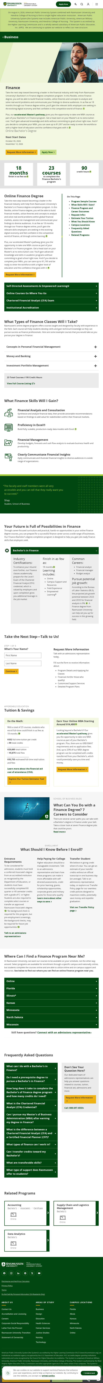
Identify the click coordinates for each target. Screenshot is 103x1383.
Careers (5, 1318)
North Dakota (14, 1017)
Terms (4, 1290)
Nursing (39, 1337)
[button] (98, 1379)
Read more (59, 831)
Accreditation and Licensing (14, 1314)
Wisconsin (12, 1024)
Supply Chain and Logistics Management (73, 1206)
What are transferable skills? (24, 1162)
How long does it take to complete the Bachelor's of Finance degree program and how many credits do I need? (29, 1092)
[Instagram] (11, 1273)
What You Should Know (83, 221)
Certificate (38, 1208)
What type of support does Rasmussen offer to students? (29, 1172)
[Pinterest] (25, 1273)
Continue (10, 671)
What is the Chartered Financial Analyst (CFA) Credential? (25, 1105)
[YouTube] (39, 1273)
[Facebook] (4, 1273)
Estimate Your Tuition (82, 218)
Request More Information (20, 152)
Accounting (14, 1205)
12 (5, 911)
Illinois (72, 1314)
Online (10, 981)
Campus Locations (80, 224)
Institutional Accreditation (22, 307)
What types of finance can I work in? (28, 1144)
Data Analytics (16, 1233)
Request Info (77, 214)
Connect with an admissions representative (63, 1032)
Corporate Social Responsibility (15, 1323)
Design (39, 1314)
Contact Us (7, 1309)
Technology (41, 1342)
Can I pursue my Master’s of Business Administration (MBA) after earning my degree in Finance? (29, 1118)
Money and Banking (18, 356)
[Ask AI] (75, 4)
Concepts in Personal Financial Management (33, 346)
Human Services (43, 1328)
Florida (10, 988)
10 (19, 733)
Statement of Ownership (12, 1337)
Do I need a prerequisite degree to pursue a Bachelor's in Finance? (27, 1079)
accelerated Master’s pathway (29, 114)
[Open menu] (97, 4)
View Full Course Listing (19, 383)
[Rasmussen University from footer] (22, 1264)
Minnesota (12, 1010)
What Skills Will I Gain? (83, 204)
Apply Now (63, 4)
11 (76, 724)
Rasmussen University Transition (16, 1333)
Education (40, 1318)
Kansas (10, 1003)
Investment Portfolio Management (27, 365)
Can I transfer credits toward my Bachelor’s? (26, 1153)
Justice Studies (42, 1333)
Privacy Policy (7, 1286)
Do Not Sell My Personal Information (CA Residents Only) (23, 1294)
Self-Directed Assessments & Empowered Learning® (37, 286)
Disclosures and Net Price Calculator (16, 1281)
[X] (32, 1273)
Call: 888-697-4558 (73, 1107)
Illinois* (11, 995)
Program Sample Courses (83, 201)
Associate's (25, 1208)
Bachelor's (12, 1208)
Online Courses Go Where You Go (26, 293)
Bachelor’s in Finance (26, 550)
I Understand (89, 1373)
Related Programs (80, 235)
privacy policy (48, 1376)
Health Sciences (43, 1323)
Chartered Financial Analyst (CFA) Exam (30, 300)
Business (11, 37)
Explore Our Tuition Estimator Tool (26, 779)
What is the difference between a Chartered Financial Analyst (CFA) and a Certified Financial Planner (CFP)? (29, 1133)
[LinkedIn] (18, 1273)
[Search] (82, 4)
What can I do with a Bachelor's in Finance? (27, 1068)
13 (18, 927)
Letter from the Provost (12, 1328)
